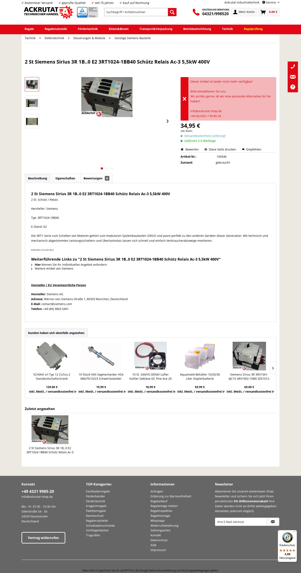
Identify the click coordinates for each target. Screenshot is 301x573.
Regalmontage (160, 516)
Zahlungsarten (160, 530)
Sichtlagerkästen (97, 530)
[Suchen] (172, 12)
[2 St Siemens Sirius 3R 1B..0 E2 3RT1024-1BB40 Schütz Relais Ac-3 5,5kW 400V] (50, 429)
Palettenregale (96, 511)
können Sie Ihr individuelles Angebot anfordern (71, 265)
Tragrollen (93, 535)
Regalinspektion (161, 511)
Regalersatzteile (97, 521)
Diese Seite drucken (222, 149)
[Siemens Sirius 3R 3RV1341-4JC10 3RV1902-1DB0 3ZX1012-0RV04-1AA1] (249, 356)
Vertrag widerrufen (43, 537)
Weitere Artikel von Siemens (53, 268)
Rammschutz (95, 516)
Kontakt (155, 535)
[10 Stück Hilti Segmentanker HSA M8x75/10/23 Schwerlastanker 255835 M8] (101, 356)
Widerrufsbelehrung (164, 525)
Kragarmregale (96, 506)
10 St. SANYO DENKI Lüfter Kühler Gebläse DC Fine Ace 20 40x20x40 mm (150, 377)
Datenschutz (159, 540)
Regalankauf (158, 501)
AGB (153, 545)
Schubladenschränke (100, 525)
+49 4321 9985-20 (38, 491)
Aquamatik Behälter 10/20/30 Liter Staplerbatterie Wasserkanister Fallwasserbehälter (200, 377)
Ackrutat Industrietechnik (241, 2)
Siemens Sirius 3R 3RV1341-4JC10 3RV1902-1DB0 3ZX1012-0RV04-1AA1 (249, 377)
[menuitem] (140, 12)
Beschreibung (37, 178)
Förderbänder (95, 496)
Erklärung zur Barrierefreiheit (170, 496)
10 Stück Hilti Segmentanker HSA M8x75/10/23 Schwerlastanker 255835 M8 (101, 377)
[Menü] (294, 532)
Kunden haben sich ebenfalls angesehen (56, 333)
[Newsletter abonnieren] (272, 522)
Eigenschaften (65, 178)
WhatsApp (157, 521)
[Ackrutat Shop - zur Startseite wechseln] (49, 13)
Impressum (158, 550)
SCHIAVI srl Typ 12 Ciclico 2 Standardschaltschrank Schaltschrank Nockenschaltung (52, 377)
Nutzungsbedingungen (196, 570)
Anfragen (156, 491)
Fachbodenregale (98, 491)
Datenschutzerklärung (162, 570)
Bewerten (192, 149)
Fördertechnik (95, 501)
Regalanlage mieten (164, 506)
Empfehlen (253, 149)
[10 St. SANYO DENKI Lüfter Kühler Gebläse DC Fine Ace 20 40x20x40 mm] (150, 356)
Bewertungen (96, 178)
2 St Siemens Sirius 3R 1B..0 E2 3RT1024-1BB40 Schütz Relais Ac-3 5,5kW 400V (50, 450)
